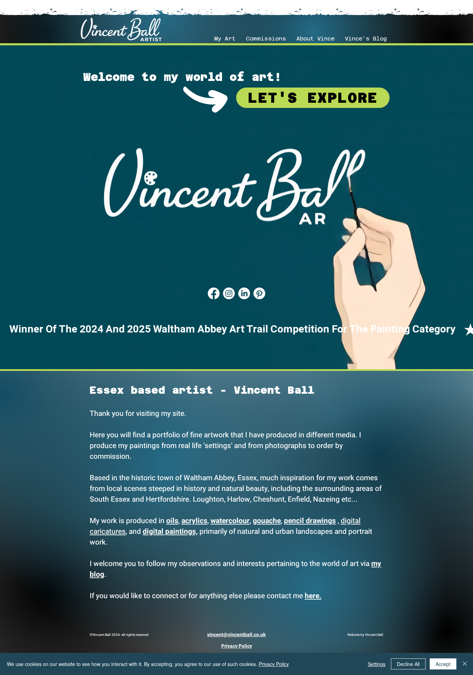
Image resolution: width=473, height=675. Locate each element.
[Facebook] (214, 293)
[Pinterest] (259, 293)
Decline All (408, 663)
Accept (443, 663)
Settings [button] (376, 663)
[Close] (465, 663)
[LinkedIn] (244, 293)
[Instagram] (229, 293)
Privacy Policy (274, 663)
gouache (267, 521)
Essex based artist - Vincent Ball (202, 390)
